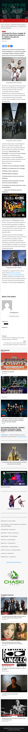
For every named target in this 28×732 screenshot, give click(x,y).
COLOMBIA (4, 690)
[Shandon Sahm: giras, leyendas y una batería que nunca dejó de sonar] (14, 708)
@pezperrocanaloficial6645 (15, 274)
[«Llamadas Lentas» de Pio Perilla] (14, 683)
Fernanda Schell (5, 721)
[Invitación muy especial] (14, 361)
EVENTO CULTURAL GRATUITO (8, 664)
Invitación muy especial (8, 371)
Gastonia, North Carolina (6, 638)
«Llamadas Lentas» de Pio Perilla (10, 694)
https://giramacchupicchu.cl (14, 508)
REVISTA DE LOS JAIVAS (14, 7)
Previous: (13, 337)
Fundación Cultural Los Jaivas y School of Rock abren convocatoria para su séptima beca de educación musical (13, 420)
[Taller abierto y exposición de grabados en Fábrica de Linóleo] (14, 657)
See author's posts (14, 316)
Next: (14, 343)
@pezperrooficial (14, 272)
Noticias (3, 31)
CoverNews (10, 729)
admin (4, 423)
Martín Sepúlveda (6, 671)
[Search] (26, 20)
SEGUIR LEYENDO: (22, 436)
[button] (2, 20)
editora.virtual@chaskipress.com (14, 562)
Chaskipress (5, 41)
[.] (14, 385)
